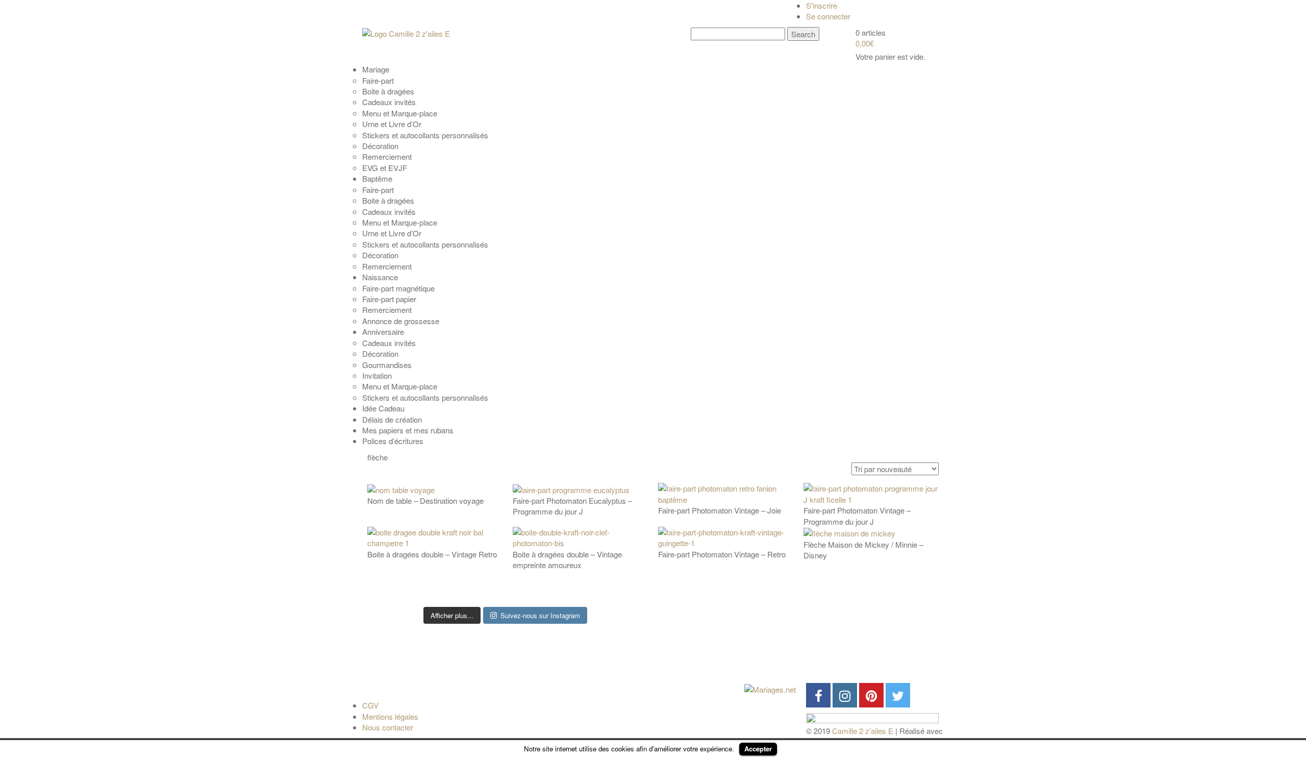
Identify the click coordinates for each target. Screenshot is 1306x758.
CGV (370, 705)
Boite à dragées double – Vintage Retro (432, 554)
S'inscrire (821, 5)
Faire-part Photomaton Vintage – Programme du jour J (857, 515)
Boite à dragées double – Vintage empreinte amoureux (567, 559)
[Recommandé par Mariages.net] (770, 688)
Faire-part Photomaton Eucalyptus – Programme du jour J (572, 506)
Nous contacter (387, 727)
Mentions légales (390, 716)
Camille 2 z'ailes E (862, 730)
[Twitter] (898, 695)
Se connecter (828, 16)
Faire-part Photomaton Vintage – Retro (722, 554)
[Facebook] (818, 695)
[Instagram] (845, 695)
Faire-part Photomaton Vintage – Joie (719, 510)
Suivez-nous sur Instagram (540, 615)
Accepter (758, 748)
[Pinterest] (871, 695)
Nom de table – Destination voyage (425, 500)
